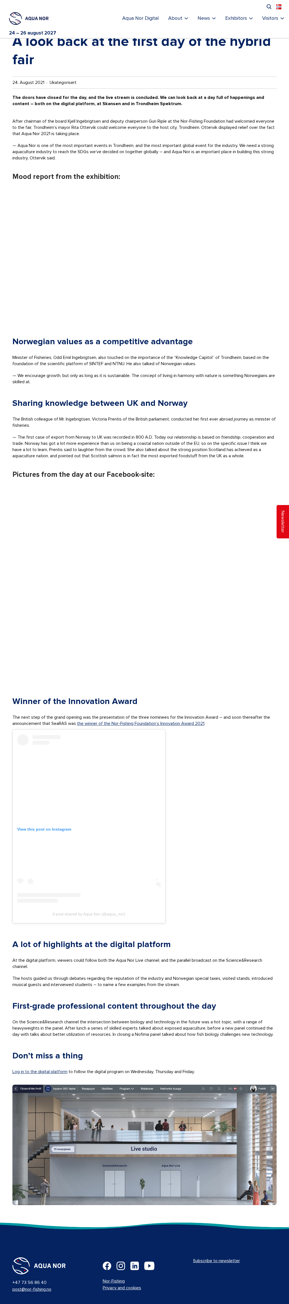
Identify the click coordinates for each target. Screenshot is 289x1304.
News (204, 18)
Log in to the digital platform (39, 1071)
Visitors (270, 18)
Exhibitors (236, 18)
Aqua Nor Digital (140, 18)
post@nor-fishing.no (31, 1289)
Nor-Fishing (114, 1281)
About (175, 18)
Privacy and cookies (122, 1288)
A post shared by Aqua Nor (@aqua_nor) (88, 914)
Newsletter (283, 522)
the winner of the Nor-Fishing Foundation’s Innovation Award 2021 (140, 723)
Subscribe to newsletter (216, 1260)
